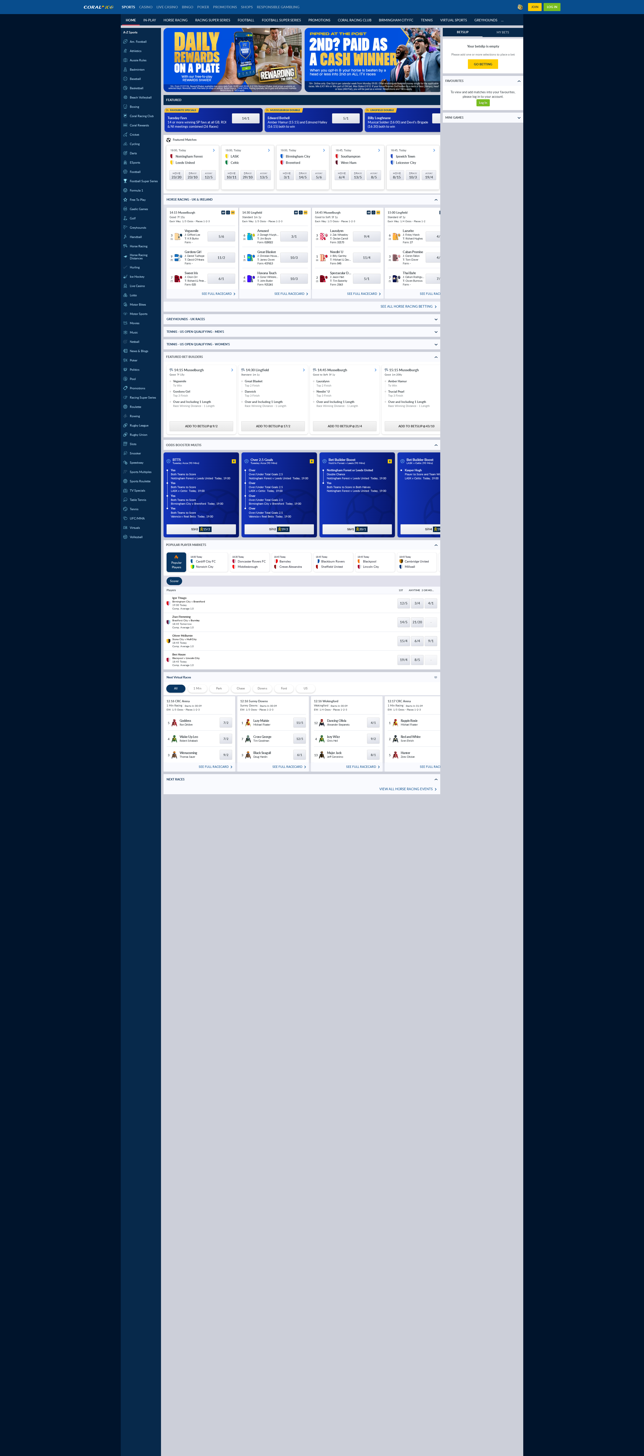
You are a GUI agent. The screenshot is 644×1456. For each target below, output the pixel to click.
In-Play (149, 20)
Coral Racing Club (354, 20)
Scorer (174, 581)
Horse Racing (176, 20)
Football (246, 20)
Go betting (483, 64)
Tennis (427, 20)
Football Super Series (281, 20)
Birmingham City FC (396, 20)
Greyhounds (485, 20)
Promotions (319, 20)
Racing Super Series (212, 20)
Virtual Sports (453, 20)
